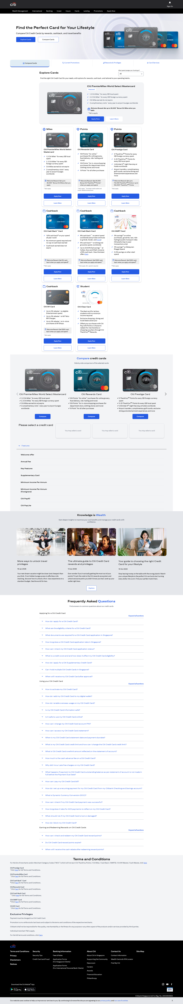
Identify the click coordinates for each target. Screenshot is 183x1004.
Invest (59, 11)
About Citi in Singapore (95, 955)
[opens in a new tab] (13, 4)
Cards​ (77, 11)
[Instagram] (163, 984)
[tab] (20, 11)
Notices (13, 964)
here (86, 254)
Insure (68, 11)
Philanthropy (92, 978)
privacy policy (105, 1001)
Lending (87, 11)
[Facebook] (171, 984)
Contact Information (118, 955)
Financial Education (94, 974)
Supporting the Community (97, 959)
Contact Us (116, 951)
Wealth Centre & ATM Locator (122, 959)
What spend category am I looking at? (129, 70)
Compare (42, 416)
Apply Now (111, 11)
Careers (90, 967)
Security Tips (37, 955)
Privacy (13, 955)
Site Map (140, 951)
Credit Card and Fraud (41, 959)
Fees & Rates (58, 955)
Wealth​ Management (20, 11)
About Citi (91, 951)
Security (36, 951)
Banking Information (62, 951)
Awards (90, 971)
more (99, 240)
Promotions (98, 11)
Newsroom (91, 963)
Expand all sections (136, 616)
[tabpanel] (91, 289)
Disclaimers (15, 960)
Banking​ (49, 11)
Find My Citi (115, 963)
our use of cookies (121, 1001)
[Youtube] (167, 984)
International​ (37, 11)
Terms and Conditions (19, 951)
